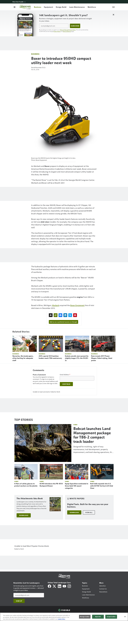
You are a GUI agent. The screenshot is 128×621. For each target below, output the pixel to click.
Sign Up (19, 601)
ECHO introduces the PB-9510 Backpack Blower (51, 485)
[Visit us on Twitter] (54, 586)
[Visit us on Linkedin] (59, 586)
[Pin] (75, 315)
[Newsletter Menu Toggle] (113, 7)
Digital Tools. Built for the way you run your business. (87, 505)
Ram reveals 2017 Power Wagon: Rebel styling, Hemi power (101, 358)
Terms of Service (67, 31)
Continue (66, 384)
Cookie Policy (61, 619)
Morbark (55, 305)
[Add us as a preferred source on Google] (55, 315)
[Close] (125, 617)
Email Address (65, 374)
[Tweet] (70, 315)
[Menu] (14, 7)
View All (88, 512)
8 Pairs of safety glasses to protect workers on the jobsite (25, 485)
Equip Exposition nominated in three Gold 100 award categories (76, 486)
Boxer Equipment (77, 305)
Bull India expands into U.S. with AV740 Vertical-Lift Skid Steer (101, 486)
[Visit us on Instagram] (69, 586)
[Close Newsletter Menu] (113, 14)
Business (35, 54)
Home (75, 424)
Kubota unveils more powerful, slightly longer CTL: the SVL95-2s (77, 358)
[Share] (60, 315)
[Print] (51, 315)
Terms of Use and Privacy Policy (68, 30)
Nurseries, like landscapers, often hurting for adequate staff (22, 358)
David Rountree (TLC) (38, 67)
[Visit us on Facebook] (49, 586)
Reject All (98, 616)
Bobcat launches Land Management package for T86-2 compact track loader (92, 435)
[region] (64, 617)
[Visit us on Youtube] (64, 586)
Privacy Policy (57, 31)
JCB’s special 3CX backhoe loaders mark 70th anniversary (50, 357)
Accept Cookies (111, 616)
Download (23, 515)
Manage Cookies (84, 616)
